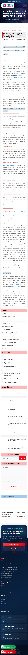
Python (4, 585)
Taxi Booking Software (10, 382)
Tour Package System (8, 317)
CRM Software (6, 323)
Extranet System (7, 336)
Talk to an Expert (14, 548)
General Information (17, 30)
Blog (17, 1)
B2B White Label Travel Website (9, 569)
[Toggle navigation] (25, 5)
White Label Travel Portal (8, 565)
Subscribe (22, 458)
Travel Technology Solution (8, 563)
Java (3, 588)
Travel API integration (19, 77)
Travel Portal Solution (10, 356)
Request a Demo (13, 544)
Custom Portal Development (10, 339)
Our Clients (5, 603)
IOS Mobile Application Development (14, 379)
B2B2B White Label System (8, 571)
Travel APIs (5, 133)
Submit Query (14, 486)
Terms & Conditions (7, 608)
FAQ (19, 1)
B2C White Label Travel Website (9, 567)
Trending (4, 349)
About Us (9, 1)
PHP (3, 590)
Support (13, 1)
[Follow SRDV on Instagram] (18, 652)
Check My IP (5, 606)
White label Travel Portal (9, 342)
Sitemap (23, 647)
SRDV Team (22, 39)
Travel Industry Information (10, 333)
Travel (4, 313)
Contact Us (16, 647)
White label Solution (9, 359)
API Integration (8, 19)
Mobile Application (7, 345)
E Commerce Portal (7, 326)
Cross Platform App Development (10, 592)
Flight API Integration (10, 363)
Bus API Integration (9, 370)
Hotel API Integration (10, 366)
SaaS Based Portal (7, 320)
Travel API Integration (8, 118)
